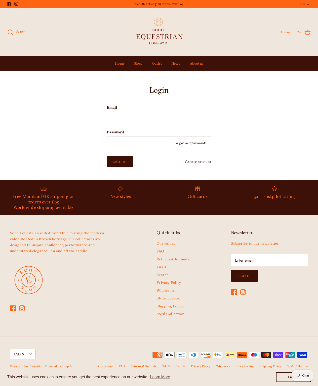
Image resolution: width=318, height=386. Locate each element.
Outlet (157, 63)
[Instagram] (16, 4)
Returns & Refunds (173, 259)
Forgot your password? (190, 143)
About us (196, 63)
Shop (138, 63)
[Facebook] (9, 4)
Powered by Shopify (58, 366)
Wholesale (166, 290)
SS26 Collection (170, 313)
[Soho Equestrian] (159, 32)
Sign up (244, 276)
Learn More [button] (160, 377)
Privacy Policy (169, 282)
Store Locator (169, 298)
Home (119, 63)
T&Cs (161, 266)
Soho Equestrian (32, 366)
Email (112, 107)
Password (115, 132)
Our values (166, 243)
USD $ (301, 4)
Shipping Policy (170, 306)
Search (162, 274)
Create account (198, 161)
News (175, 63)
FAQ (160, 251)
